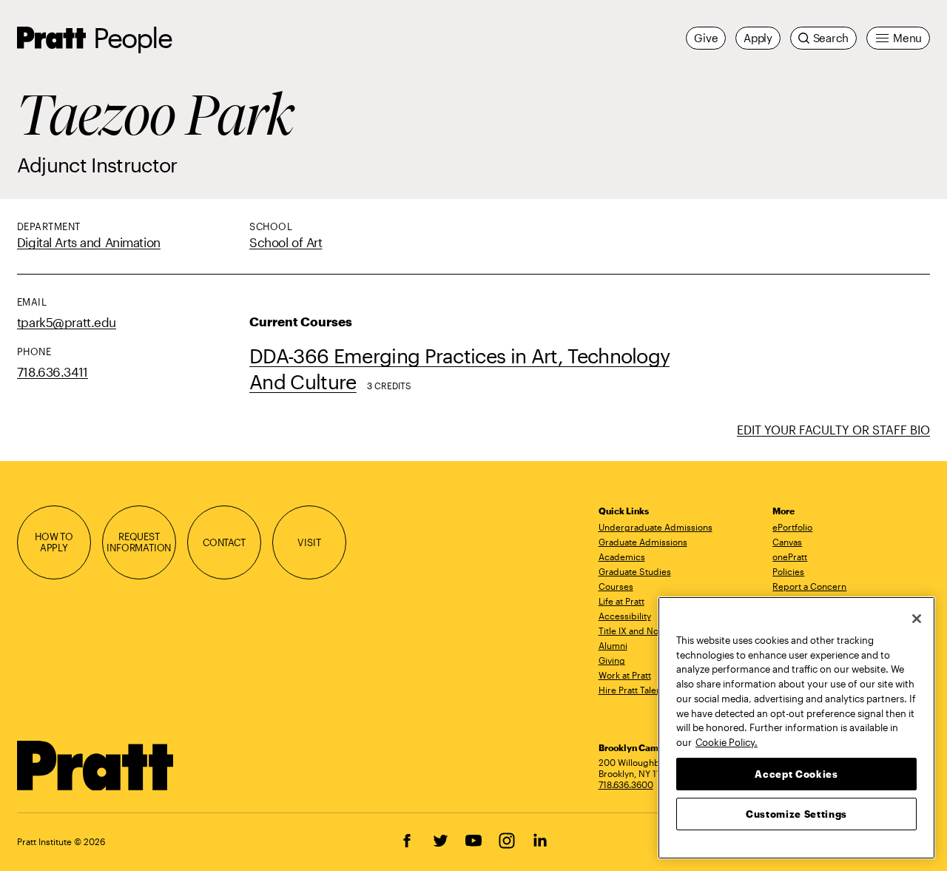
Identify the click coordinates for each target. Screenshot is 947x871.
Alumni (613, 645)
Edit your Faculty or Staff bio (833, 430)
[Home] (96, 766)
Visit (308, 542)
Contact (224, 542)
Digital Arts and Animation (89, 242)
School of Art (285, 242)
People (132, 37)
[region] (796, 727)
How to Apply (54, 542)
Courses (616, 586)
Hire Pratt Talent (631, 690)
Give (706, 37)
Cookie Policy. (726, 741)
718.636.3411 (52, 371)
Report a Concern (809, 586)
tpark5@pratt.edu (66, 322)
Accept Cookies (796, 773)
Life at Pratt (621, 601)
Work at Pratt (625, 675)
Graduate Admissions (643, 542)
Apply (758, 37)
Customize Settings (796, 813)
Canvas (787, 542)
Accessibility (625, 616)
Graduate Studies (635, 571)
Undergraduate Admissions (655, 527)
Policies (788, 571)
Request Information (139, 542)
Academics (622, 556)
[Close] (916, 618)
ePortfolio (792, 527)
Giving (612, 660)
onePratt (789, 556)
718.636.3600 (626, 784)
